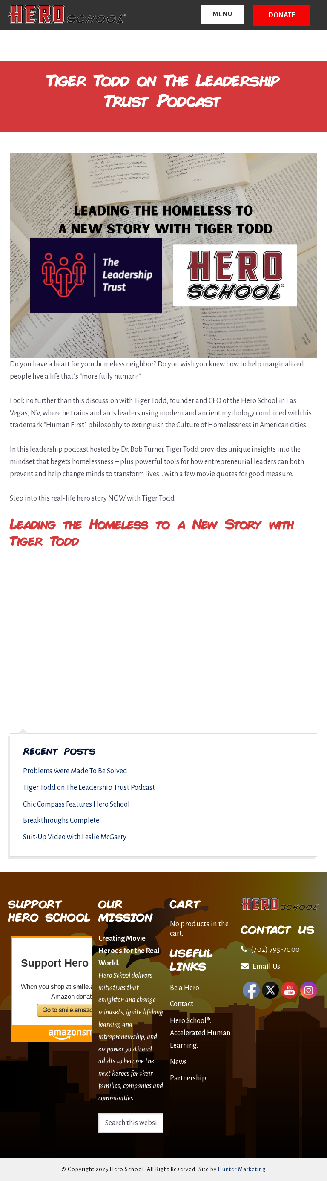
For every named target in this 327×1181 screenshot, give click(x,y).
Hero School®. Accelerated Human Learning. (200, 1033)
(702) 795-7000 (275, 949)
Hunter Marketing (242, 1169)
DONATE (281, 15)
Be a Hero (184, 988)
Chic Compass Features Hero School (76, 804)
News (178, 1062)
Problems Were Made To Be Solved (75, 771)
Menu (222, 14)
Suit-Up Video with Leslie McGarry (74, 837)
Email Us (266, 967)
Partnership (188, 1078)
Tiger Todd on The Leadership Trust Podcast (89, 788)
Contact (181, 1004)
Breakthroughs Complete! (62, 820)
